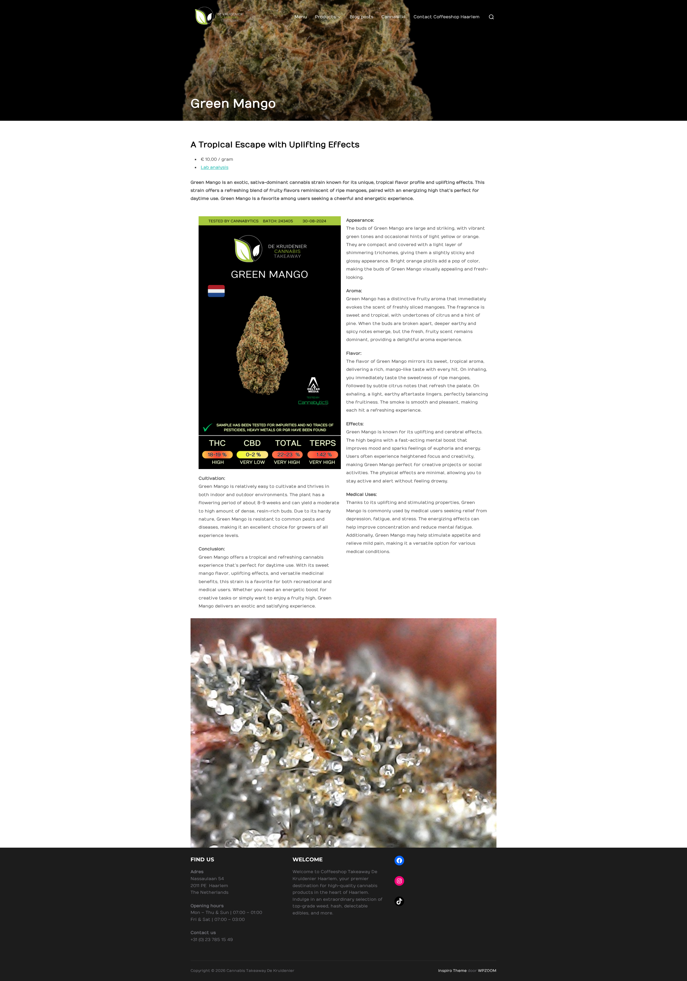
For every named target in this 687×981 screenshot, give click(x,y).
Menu (300, 16)
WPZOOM (487, 970)
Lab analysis (214, 167)
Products (325, 16)
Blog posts (361, 16)
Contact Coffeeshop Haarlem (447, 16)
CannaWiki (393, 16)
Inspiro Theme (452, 970)
